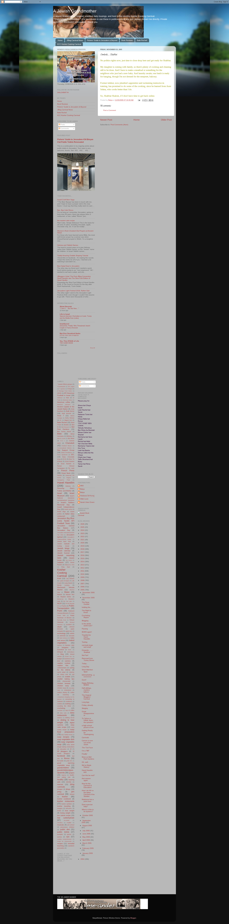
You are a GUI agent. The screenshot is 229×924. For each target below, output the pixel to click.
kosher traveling (63, 806)
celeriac (71, 672)
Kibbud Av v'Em (69, 564)
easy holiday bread (66, 734)
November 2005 (88, 598)
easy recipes (63, 737)
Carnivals (85, 737)
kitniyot (72, 794)
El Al (64, 459)
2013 (83, 565)
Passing (85, 629)
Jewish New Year (64, 541)
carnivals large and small (87, 646)
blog (62, 654)
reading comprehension (64, 839)
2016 (83, 555)
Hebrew (68, 486)
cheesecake (66, 681)
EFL (72, 455)
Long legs (85, 702)
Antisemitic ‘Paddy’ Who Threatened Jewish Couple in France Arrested (75, 327)
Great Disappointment (88, 713)
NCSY (59, 603)
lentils (59, 811)
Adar (67, 398)
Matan (67, 592)
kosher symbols (66, 804)
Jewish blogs (63, 548)
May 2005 (86, 837)
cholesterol (67, 690)
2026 (83, 524)
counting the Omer (64, 706)
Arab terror (70, 411)
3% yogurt (71, 386)
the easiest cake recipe (66, 220)
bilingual (60, 652)
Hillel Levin (84, 499)
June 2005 (86, 834)
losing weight (65, 813)
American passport (63, 404)
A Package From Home (64, 391)
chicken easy (63, 686)
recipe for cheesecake (64, 841)
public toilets (63, 832)
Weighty (85, 708)
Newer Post (106, 120)
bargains (65, 647)
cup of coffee (69, 710)
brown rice (68, 656)
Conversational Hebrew (64, 448)
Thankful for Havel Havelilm (86, 637)
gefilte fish (69, 761)
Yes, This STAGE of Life (69, 341)
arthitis (72, 633)
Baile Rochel (62, 113)
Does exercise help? (87, 805)
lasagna (59, 808)
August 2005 (87, 825)
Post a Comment (109, 110)
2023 (83, 533)
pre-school (70, 825)
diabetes (59, 717)
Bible (59, 434)
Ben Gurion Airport (64, 431)
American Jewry (67, 400)
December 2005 (88, 592)
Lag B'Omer (70, 578)
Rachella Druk (61, 620)
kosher (65, 796)
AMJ (82, 486)
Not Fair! (85, 655)
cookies (59, 704)
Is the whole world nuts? (87, 625)
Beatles (66, 425)
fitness (67, 758)
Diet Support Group (65, 450)
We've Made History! (86, 766)
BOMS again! (87, 632)
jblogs (68, 789)
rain (67, 837)
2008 (83, 580)
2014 (83, 561)
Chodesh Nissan (67, 445)
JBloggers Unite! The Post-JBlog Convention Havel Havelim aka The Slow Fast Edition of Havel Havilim (74, 278)
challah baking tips (65, 679)
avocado (71, 636)
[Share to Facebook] (150, 100)
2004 (83, 859)
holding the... (87, 607)
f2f (71, 749)
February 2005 (88, 848)
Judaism (60, 562)
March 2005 (86, 843)
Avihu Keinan (69, 418)
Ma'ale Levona (63, 585)
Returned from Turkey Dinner (88, 659)
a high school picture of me (88, 726)
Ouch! (84, 680)
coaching (66, 695)
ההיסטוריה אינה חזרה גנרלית (69, 335)
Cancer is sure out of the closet (87, 742)
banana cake (69, 645)
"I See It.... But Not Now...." (69, 308)
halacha (64, 775)
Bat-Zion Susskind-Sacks (70, 333)
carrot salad (61, 672)
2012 (83, 568)
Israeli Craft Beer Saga (65, 200)
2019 (83, 546)
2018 (83, 549)
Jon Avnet (69, 560)
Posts (62, 124)
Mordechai (60, 599)
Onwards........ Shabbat (87, 651)
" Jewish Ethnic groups (64, 384)
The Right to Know (86, 611)
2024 (83, 530)
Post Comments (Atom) (119, 125)
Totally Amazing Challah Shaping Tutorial (72, 255)
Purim (59, 611)
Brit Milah (71, 438)
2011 (83, 571)
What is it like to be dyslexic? (88, 810)
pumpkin (60, 834)
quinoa (59, 837)
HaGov (59, 475)
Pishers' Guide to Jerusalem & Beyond (102, 40)
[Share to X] (148, 100)
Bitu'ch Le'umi (61, 438)
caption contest (63, 663)
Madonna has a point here (88, 800)
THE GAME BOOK (66, 343)
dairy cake (63, 713)
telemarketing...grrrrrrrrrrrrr (88, 676)
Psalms (64, 606)
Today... (85, 663)
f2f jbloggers (62, 751)
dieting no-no (69, 718)
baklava (59, 645)
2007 (83, 584)
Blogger (133, 918)
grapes (71, 773)
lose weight (69, 811)
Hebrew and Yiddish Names (67, 245)
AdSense (59, 397)
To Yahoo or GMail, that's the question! (87, 720)
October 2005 (87, 815)
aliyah (59, 627)
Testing (84, 642)
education (63, 749)
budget (59, 659)
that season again (86, 779)
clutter (72, 692)
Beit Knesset (65, 427)
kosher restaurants (65, 801)
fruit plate (60, 761)
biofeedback (70, 652)
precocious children (67, 827)
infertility (68, 782)
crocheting (61, 708)
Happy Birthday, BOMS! (88, 684)
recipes (60, 843)
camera (67, 661)
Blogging (85, 621)
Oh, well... (85, 762)
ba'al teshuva (64, 638)
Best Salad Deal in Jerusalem (68, 266)
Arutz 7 (60, 416)
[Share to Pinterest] (152, 100)
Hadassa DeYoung (87, 496)
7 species (62, 389)
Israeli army (68, 509)
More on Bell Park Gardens (88, 758)
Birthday (69, 436)
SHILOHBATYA (63, 92)
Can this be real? (88, 775)
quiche (69, 834)
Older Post (166, 120)
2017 (83, 552)
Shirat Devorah (66, 306)
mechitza (59, 822)
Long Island (68, 583)
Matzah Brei (70, 594)
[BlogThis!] (145, 100)
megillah (69, 822)
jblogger (60, 789)
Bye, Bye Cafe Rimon (65, 210)
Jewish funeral (63, 553)
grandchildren (63, 768)
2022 (83, 536)
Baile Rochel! (142, 40)
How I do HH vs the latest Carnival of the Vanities (88, 793)
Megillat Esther (65, 597)
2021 (83, 540)
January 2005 (87, 853)
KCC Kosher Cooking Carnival (69, 44)
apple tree (68, 631)
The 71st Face (87, 748)
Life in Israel (65, 314)
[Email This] (143, 100)
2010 (83, 574)
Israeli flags (61, 511)
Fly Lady (71, 468)
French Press (67, 470)
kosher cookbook (64, 799)
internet (60, 784)
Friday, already (87, 705)
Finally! (84, 754)
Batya (82, 489)
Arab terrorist (66, 413)
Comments (64, 128)
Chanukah (69, 443)
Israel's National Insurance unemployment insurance (65, 498)
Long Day (85, 667)
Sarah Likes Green (87, 502)
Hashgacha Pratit (63, 480)
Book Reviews (127, 40)
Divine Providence (66, 452)
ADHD (59, 393)
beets (69, 649)
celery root (64, 674)
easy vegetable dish (65, 739)
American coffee (63, 402)
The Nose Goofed (85, 603)
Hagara (68, 477)
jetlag (59, 792)
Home (60, 40)
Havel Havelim (65, 482)
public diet (65, 829)
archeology (61, 633)
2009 (83, 577)
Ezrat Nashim (69, 461)
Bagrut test (68, 420)
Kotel (59, 578)
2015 (83, 558)
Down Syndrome (62, 454)
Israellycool (64, 324)
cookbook (69, 701)
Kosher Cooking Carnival (62, 572)
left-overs (69, 808)
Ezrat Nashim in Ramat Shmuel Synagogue (65, 466)
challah (67, 677)
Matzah (59, 594)
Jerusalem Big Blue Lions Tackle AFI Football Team (65, 520)
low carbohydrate (65, 818)
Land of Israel (64, 581)
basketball (60, 650)
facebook (61, 756)
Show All (92, 348)
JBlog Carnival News (75, 40)
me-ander (66, 820)
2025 (83, 527)
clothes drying (62, 692)
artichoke (63, 636)
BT (60, 420)
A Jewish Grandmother (74, 11)
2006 (83, 587)
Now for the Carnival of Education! (87, 785)
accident (69, 624)
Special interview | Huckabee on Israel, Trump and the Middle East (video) (75, 317)
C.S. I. (62, 440)
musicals (60, 825)
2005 (83, 590)
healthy (60, 779)
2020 (83, 543)
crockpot (59, 710)
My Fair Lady (67, 601)
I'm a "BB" (85, 751)
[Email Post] (139, 100)
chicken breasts (63, 683)
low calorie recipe (64, 815)
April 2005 (86, 840)
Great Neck (65, 473)
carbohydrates (62, 668)
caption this (62, 665)
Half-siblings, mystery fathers (86, 690)
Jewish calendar (63, 551)
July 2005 (86, 831)
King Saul (65, 567)
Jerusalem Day (63, 530)
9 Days (70, 389)
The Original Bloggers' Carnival (86, 697)
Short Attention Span (87, 671)
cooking (68, 704)
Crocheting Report (86, 616)
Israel (59, 493)
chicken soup (61, 688)
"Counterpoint (61, 386)
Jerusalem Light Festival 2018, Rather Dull (73, 291)
